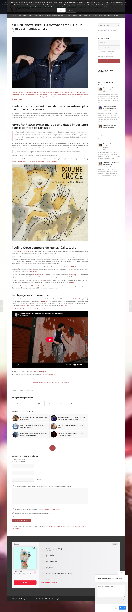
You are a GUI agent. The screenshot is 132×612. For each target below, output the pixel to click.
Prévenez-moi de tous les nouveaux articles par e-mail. (30, 517)
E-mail (39, 473)
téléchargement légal (48, 374)
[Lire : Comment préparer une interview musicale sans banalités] (100, 145)
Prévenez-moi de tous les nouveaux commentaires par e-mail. (32, 513)
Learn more (70, 10)
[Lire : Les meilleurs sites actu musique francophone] (100, 108)
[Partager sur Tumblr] (71, 403)
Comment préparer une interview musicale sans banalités (110, 146)
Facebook (35, 372)
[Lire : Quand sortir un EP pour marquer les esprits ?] (100, 126)
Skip (116, 608)
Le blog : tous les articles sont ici (24, 15)
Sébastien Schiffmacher (29, 390)
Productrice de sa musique (20, 251)
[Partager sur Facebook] (17, 403)
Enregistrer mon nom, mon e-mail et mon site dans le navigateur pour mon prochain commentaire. (43, 486)
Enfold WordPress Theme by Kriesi (51, 599)
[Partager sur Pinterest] (50, 403)
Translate (113, 30)
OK (61, 10)
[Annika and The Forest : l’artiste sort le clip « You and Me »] (1, 306)
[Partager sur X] (28, 403)
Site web (39, 479)
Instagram (43, 372)
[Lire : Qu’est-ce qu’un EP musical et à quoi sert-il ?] (100, 89)
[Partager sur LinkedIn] (60, 403)
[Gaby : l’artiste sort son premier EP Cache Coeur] (130, 306)
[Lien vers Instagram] (82, 403)
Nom (39, 466)
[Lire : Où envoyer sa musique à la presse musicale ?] (100, 164)
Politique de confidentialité (52, 509)
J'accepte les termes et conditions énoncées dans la (37, 509)
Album (13, 31)
